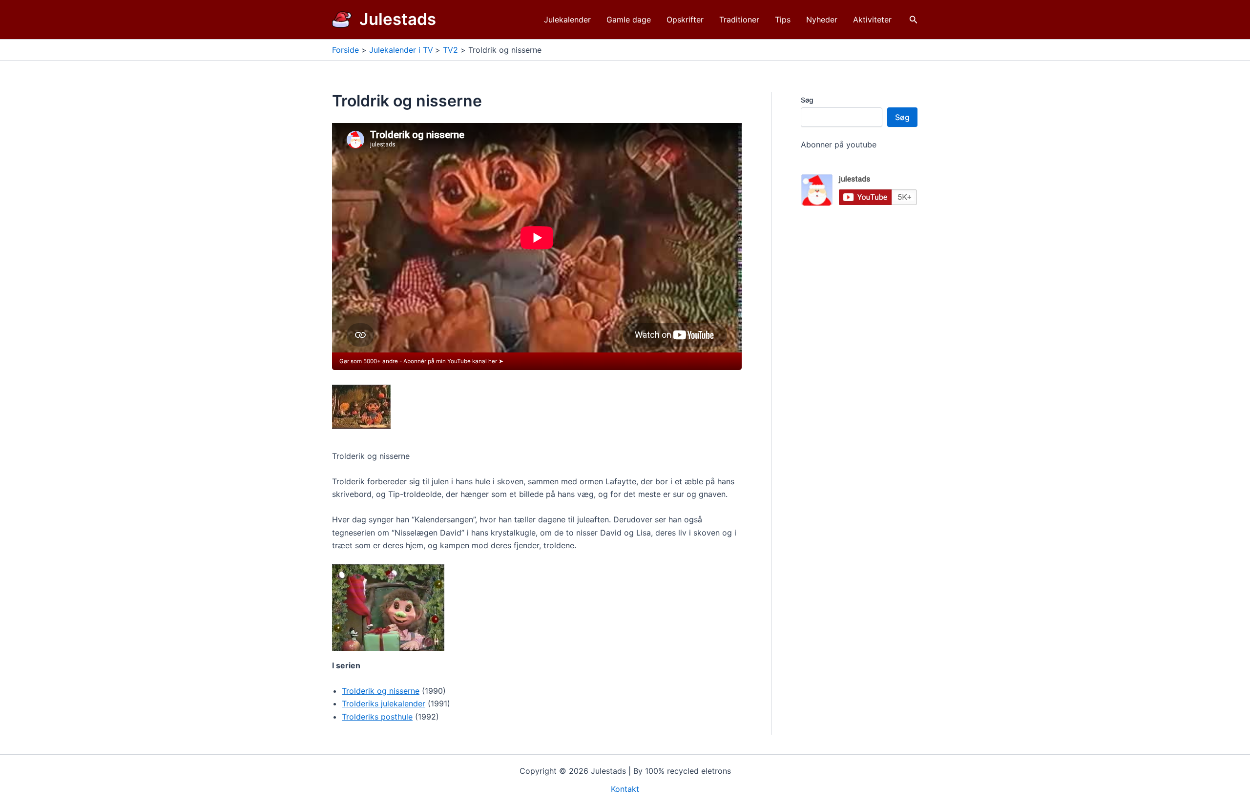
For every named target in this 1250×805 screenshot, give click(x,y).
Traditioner (739, 19)
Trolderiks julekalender (383, 703)
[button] (913, 20)
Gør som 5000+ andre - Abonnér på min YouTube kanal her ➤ (421, 361)
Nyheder (821, 19)
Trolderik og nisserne (380, 691)
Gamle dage (628, 19)
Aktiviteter (872, 19)
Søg (807, 100)
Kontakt (625, 789)
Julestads (397, 19)
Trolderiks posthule (377, 717)
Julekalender (567, 19)
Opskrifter (685, 19)
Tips (783, 19)
